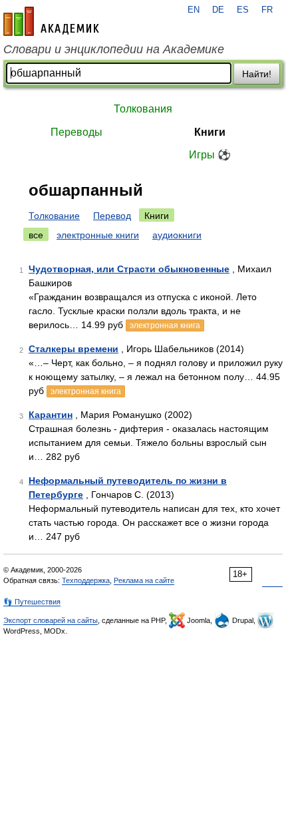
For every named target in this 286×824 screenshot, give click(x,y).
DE (218, 10)
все (36, 235)
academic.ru (51, 21)
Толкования (143, 108)
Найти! (256, 74)
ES (243, 10)
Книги (209, 132)
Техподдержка (86, 580)
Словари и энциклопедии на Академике (113, 49)
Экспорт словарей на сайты (50, 620)
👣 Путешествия (32, 602)
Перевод (112, 215)
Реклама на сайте (144, 580)
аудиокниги (177, 235)
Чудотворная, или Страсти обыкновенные (129, 269)
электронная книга (165, 325)
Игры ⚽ (210, 154)
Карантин (50, 414)
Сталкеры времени (73, 348)
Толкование (54, 215)
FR (267, 10)
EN (194, 10)
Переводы (76, 132)
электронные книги (98, 235)
